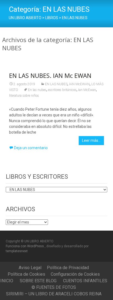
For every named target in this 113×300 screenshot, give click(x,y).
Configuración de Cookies (75, 274)
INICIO (6, 280)
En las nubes (37, 90)
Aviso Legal (30, 267)
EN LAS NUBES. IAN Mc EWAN (50, 75)
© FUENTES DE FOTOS (54, 287)
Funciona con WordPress (25, 246)
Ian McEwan (87, 90)
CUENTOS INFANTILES (85, 280)
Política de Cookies (26, 274)
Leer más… (91, 140)
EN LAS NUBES (56, 84)
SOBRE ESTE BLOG (38, 280)
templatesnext (17, 251)
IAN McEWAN (79, 84)
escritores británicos (62, 90)
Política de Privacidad (68, 267)
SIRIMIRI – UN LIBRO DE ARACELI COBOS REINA (53, 293)
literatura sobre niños (24, 96)
